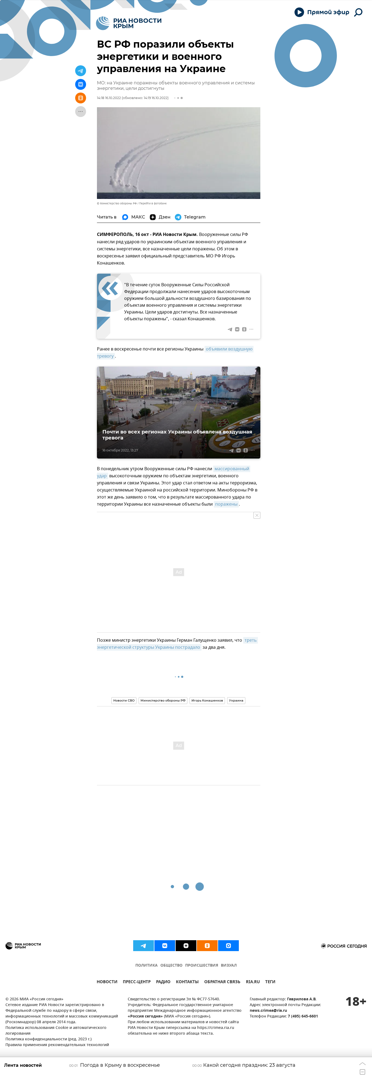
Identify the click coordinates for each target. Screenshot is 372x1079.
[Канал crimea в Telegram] (143, 945)
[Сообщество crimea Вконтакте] (164, 945)
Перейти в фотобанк (153, 203)
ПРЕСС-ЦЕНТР (137, 982)
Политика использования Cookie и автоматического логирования (55, 1031)
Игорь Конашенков (207, 700)
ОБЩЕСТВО (171, 966)
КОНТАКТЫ (187, 982)
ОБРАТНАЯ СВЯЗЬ (222, 982)
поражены (226, 504)
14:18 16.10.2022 (109, 98)
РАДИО (163, 982)
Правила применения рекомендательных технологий (57, 1045)
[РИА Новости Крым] (129, 23)
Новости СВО (124, 700)
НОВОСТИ (107, 982)
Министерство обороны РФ (163, 700)
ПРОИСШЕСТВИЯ (201, 966)
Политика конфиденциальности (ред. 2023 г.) (48, 1039)
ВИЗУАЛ (229, 966)
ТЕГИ (270, 982)
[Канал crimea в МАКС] (228, 945)
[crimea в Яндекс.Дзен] (186, 945)
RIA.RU (253, 982)
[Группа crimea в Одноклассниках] (207, 945)
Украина (236, 700)
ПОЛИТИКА (146, 966)
